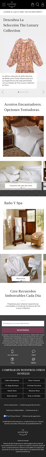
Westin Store (12, 391)
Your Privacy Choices (13, 416)
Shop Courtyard (34, 380)
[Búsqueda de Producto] (37, 4)
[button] (3, 92)
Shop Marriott (12, 396)
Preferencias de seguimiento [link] (31, 416)
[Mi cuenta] (42, 4)
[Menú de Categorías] (3, 4)
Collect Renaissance (12, 380)
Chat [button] (33, 355)
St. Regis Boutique (12, 385)
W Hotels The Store (34, 385)
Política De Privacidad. (35, 345)
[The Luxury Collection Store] (11, 4)
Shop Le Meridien (34, 396)
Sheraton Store (34, 391)
